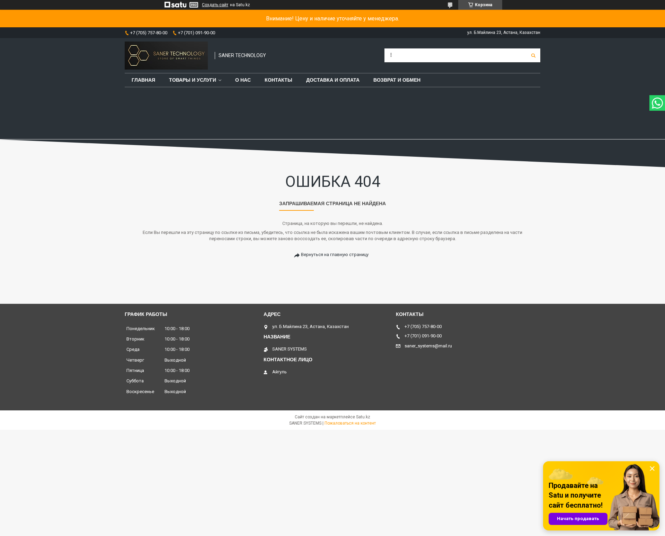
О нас (243, 80)
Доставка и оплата (333, 80)
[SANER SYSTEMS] (166, 56)
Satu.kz (363, 417)
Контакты (278, 80)
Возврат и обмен (396, 80)
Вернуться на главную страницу (335, 254)
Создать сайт (215, 4)
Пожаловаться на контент (350, 423)
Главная (143, 80)
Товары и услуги (192, 80)
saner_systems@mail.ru (428, 345)
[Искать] (533, 55)
